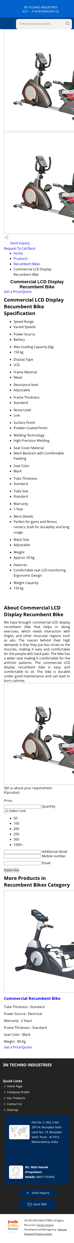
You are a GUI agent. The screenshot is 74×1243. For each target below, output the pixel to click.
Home (18, 253)
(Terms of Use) (44, 1225)
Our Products (16, 1098)
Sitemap (12, 1110)
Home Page (14, 1086)
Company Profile (18, 1092)
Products (21, 258)
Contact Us (14, 1104)
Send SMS (40, 1204)
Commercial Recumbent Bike (32, 998)
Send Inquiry (19, 243)
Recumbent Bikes (27, 264)
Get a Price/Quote (18, 291)
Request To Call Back (19, 248)
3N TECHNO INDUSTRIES (40, 9)
